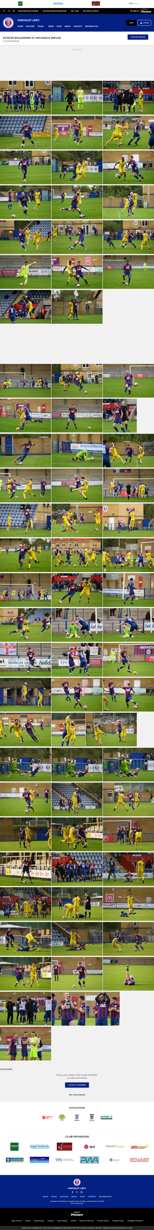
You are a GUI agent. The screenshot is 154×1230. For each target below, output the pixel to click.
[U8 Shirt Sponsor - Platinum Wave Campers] (89, 1160)
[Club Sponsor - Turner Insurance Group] (96, 4)
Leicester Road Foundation (55, 11)
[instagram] (14, 10)
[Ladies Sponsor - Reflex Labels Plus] (114, 1160)
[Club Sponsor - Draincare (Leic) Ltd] (114, 1147)
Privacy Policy (103, 1221)
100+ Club (75, 11)
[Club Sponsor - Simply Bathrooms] (58, 4)
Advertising (39, 1221)
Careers (50, 1221)
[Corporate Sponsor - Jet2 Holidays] (139, 1147)
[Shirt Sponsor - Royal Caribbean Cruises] (14, 1160)
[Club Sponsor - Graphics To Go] (39, 1160)
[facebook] (4, 10)
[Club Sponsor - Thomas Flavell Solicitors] (134, 4)
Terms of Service (86, 1221)
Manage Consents (135, 1221)
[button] (20, 26)
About (27, 1221)
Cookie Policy (118, 1221)
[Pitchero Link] (146, 12)
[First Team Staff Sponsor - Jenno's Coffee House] (20, 4)
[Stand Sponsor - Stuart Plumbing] (139, 1160)
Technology (62, 1221)
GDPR (73, 1221)
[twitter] (9, 11)
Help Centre (16, 1221)
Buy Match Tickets (91, 11)
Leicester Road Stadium (28, 11)
